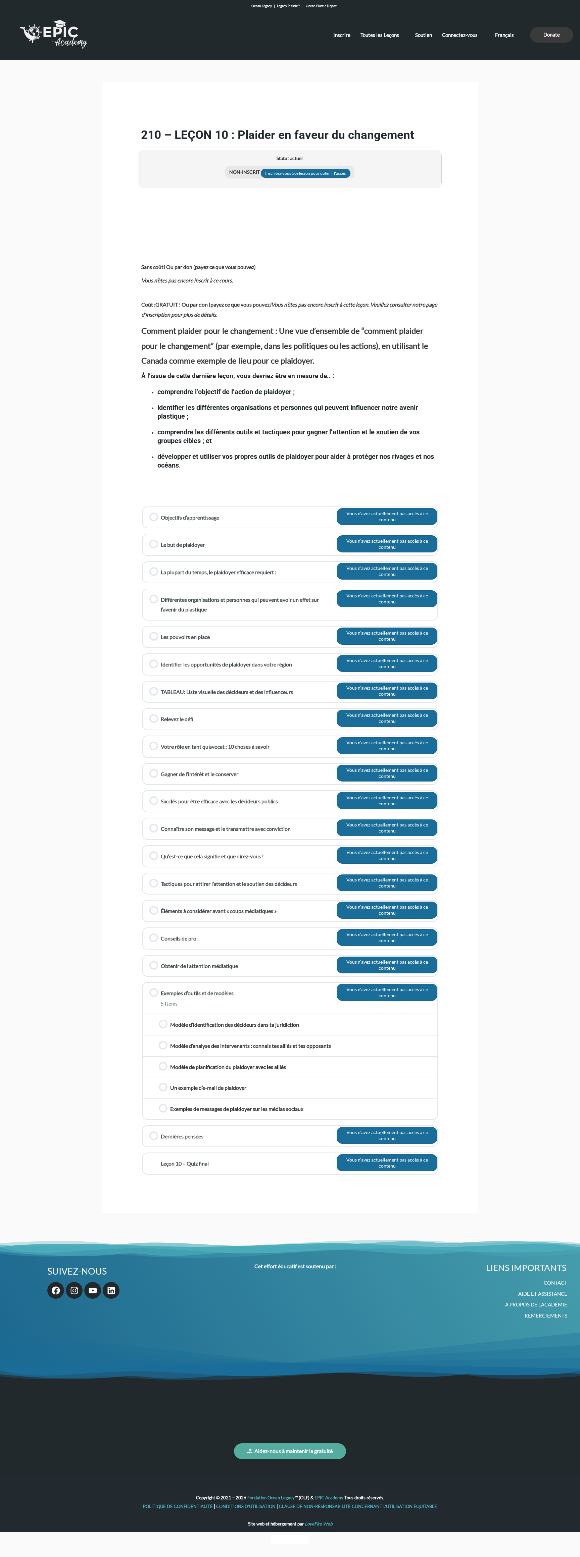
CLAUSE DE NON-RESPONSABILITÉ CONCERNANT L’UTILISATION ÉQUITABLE (358, 1506)
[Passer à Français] (290, 1539)
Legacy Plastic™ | (290, 6)
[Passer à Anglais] (277, 1539)
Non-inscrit (245, 172)
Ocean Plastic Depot (320, 6)
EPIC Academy (329, 1497)
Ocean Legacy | (264, 6)
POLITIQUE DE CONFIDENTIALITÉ (178, 1506)
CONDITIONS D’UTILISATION (246, 1506)
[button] (551, 35)
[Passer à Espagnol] (302, 1539)
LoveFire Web (318, 1523)
